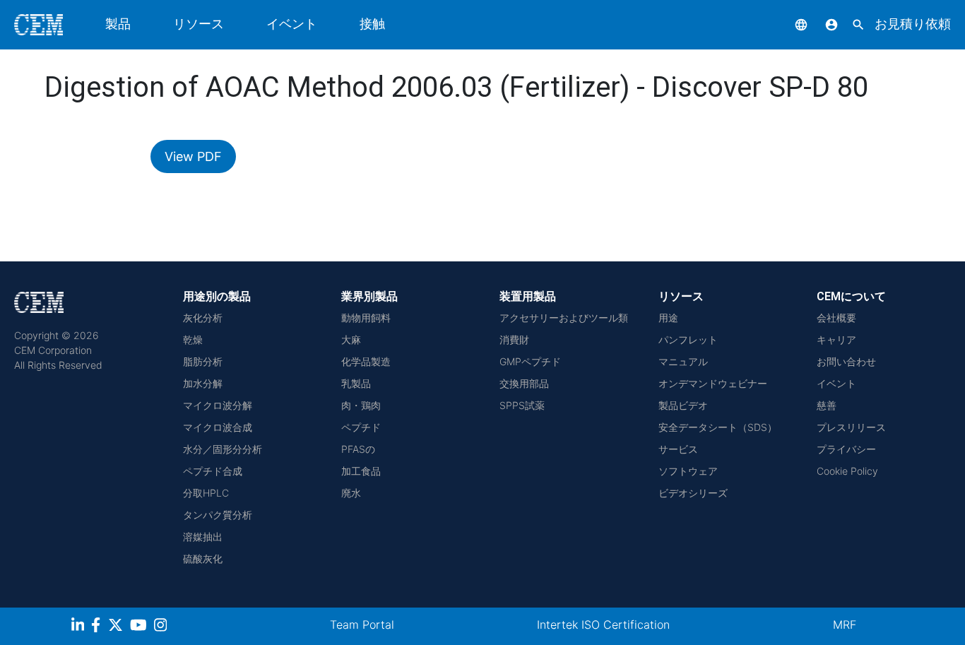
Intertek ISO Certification (603, 624)
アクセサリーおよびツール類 (563, 318)
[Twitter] (117, 627)
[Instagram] (162, 627)
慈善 (826, 405)
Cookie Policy (847, 471)
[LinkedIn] (79, 627)
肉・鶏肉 (361, 405)
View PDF (193, 156)
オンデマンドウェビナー (712, 383)
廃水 (351, 493)
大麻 (351, 339)
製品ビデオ (683, 405)
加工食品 (361, 471)
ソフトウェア (688, 471)
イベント (291, 23)
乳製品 (356, 383)
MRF (844, 624)
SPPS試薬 (522, 405)
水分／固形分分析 (222, 449)
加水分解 (203, 383)
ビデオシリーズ (693, 493)
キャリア (836, 339)
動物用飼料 (366, 318)
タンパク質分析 (217, 515)
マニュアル (683, 361)
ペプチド (361, 427)
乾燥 (193, 339)
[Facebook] (99, 627)
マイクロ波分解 (217, 405)
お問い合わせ (846, 361)
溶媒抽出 (203, 537)
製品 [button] (118, 23)
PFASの (358, 449)
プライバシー (846, 449)
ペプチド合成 (212, 471)
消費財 (514, 339)
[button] (790, 23)
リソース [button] (198, 23)
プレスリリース (851, 427)
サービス (678, 449)
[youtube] (140, 627)
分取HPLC (206, 493)
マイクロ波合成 (217, 427)
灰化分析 (203, 318)
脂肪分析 (203, 361)
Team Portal (362, 624)
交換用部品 (524, 383)
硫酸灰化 (203, 558)
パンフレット (688, 339)
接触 (372, 23)
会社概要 (836, 318)
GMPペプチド (530, 361)
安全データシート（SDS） (717, 427)
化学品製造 (366, 361)
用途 (668, 318)
